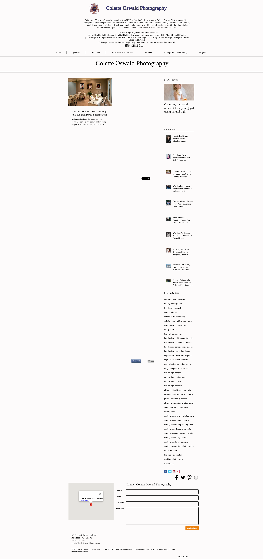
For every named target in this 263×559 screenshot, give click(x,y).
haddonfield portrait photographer (178, 347)
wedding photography (173, 459)
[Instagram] (178, 471)
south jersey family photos (175, 437)
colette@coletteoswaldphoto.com (86, 543)
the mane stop (170, 450)
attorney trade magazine (174, 299)
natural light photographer (175, 377)
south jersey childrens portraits (177, 429)
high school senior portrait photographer (179, 355)
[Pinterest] (174, 471)
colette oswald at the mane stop (178, 321)
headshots (185, 351)
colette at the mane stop (174, 317)
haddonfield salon (172, 351)
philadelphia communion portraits (178, 394)
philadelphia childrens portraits (177, 390)
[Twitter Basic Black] (182, 477)
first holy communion (173, 334)
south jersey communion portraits (178, 433)
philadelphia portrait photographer (179, 403)
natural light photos (172, 381)
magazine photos (171, 368)
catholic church (170, 312)
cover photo (181, 325)
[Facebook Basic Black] (176, 477)
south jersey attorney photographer (179, 416)
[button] (148, 52)
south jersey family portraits (176, 442)
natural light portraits (173, 386)
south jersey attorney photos (176, 420)
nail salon (185, 368)
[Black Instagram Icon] (196, 477)
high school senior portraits (176, 360)
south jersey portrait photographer (179, 446)
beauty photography (173, 304)
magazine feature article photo (177, 364)
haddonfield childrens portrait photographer (179, 338)
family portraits (170, 329)
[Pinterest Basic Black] (189, 477)
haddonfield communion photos (177, 342)
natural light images (172, 373)
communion (169, 325)
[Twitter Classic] (169, 471)
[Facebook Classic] (165, 471)
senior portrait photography (176, 407)
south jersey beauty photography (178, 424)
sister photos (169, 412)
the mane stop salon (173, 455)
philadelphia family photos (175, 399)
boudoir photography (173, 308)
